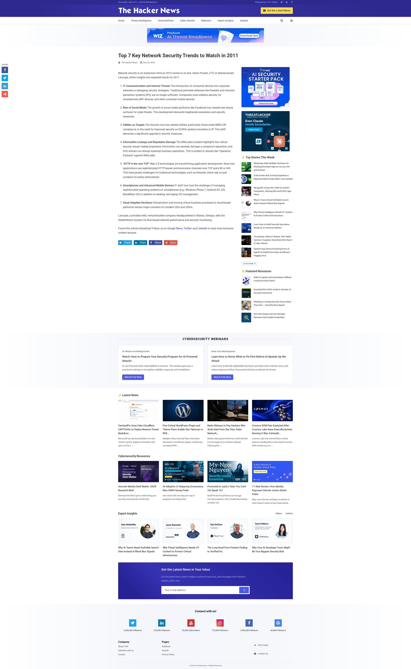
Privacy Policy (168, 654)
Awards (244, 20)
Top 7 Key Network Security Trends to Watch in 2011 (178, 55)
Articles (289, 513)
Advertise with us (126, 650)
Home (121, 20)
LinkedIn (202, 228)
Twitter (188, 228)
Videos (278, 513)
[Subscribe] (244, 590)
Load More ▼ (249, 263)
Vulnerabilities (166, 20)
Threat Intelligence (141, 20)
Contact (121, 654)
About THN (123, 646)
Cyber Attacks (187, 20)
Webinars (206, 20)
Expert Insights (226, 20)
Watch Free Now (133, 377)
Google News (175, 228)
